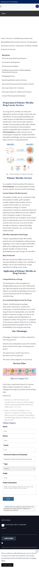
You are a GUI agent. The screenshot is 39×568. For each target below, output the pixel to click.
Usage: (5, 473)
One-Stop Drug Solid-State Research (14, 58)
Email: (6, 445)
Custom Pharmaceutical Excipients (14, 96)
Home (3, 38)
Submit (8, 499)
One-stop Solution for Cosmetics (13, 88)
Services (9, 38)
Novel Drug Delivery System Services (14, 80)
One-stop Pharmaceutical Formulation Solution (18, 84)
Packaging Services (8, 76)
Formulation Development (11, 62)
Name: (5, 427)
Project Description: (10, 483)
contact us (11, 387)
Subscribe (8, 538)
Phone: (5, 436)
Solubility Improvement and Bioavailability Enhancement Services (16, 71)
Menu (4, 14)
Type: (5, 464)
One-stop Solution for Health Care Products (17, 92)
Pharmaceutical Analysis (10, 66)
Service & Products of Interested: (15, 455)
